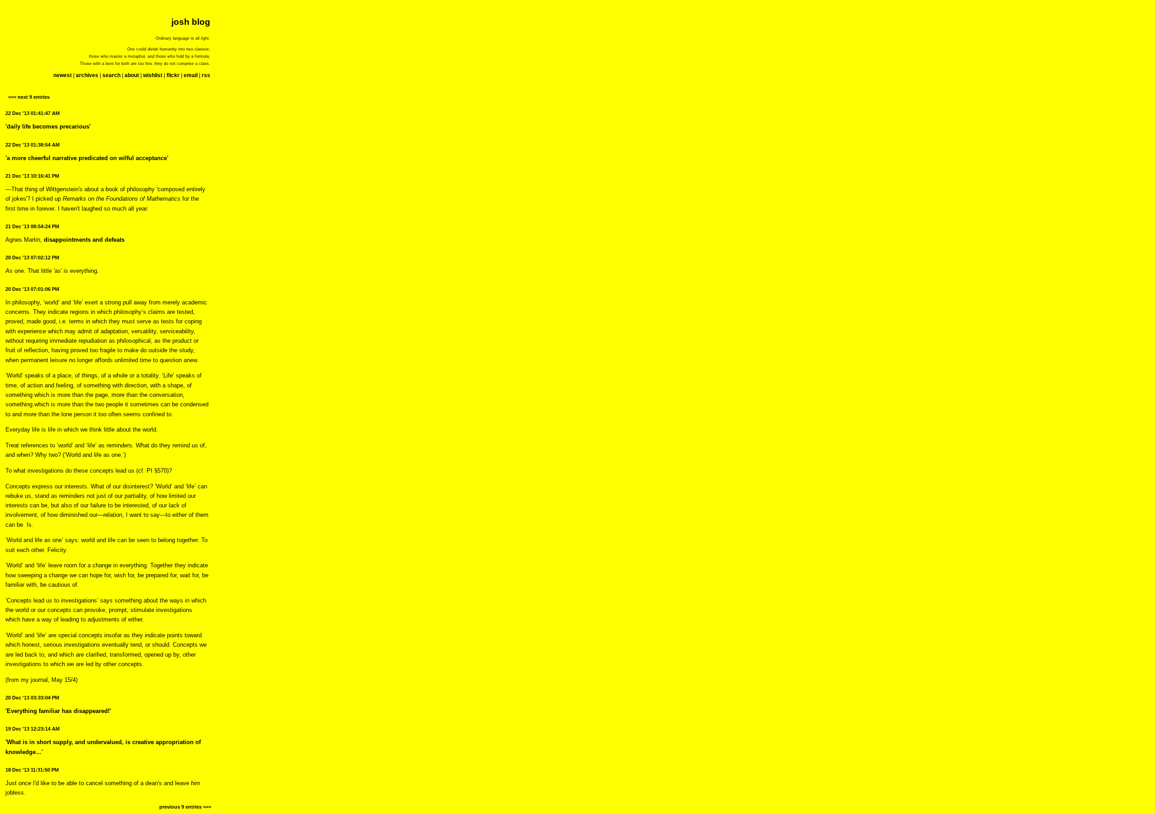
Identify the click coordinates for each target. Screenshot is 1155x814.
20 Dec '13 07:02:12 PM (32, 257)
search (111, 75)
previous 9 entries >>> (185, 806)
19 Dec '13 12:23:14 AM (32, 728)
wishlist (152, 75)
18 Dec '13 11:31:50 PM (32, 770)
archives (87, 75)
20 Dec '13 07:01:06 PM (32, 289)
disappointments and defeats (84, 239)
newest (62, 75)
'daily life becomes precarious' (48, 126)
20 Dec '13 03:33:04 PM (32, 697)
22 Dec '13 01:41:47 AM (32, 113)
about (132, 75)
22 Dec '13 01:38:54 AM (32, 144)
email (191, 75)
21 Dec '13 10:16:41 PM (32, 176)
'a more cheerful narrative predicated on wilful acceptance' (86, 158)
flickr (173, 75)
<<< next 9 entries (29, 97)
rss (206, 75)
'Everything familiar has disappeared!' (58, 711)
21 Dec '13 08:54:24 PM (32, 226)
